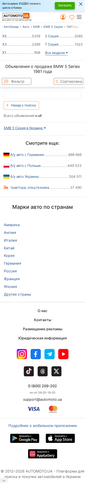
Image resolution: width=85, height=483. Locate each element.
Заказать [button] (65, 5)
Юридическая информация (42, 338)
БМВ (36, 26)
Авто (25, 26)
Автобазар (11, 26)
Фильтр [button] (17, 81)
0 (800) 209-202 (42, 386)
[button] (80, 17)
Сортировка (71, 81)
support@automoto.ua (42, 399)
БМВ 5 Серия (53, 26)
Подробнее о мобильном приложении (42, 425)
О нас (42, 310)
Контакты (42, 320)
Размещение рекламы (42, 329)
